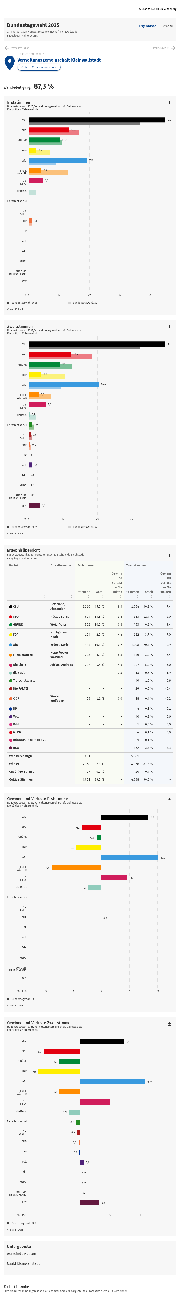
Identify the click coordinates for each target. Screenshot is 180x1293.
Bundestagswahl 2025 (33, 25)
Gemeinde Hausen (21, 1254)
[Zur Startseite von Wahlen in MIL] (47, 9)
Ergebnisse (148, 26)
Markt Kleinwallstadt (23, 1263)
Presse (168, 26)
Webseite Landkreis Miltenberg (157, 9)
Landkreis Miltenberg (31, 53)
